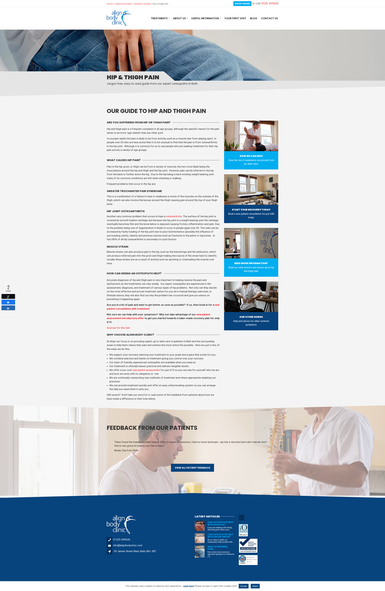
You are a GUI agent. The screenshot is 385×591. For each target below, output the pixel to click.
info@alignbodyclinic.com (127, 545)
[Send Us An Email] (242, 519)
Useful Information (123, 3)
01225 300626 (269, 3)
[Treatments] (251, 136)
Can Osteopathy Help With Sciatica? (220, 523)
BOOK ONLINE (242, 3)
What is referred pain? (218, 547)
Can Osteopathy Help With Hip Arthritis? (220, 535)
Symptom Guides (142, 3)
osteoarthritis (174, 216)
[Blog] (251, 243)
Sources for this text (118, 327)
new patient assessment (146, 370)
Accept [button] (243, 586)
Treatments (159, 18)
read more (188, 586)
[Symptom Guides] (251, 297)
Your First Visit (235, 18)
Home (110, 3)
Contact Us (269, 18)
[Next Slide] (275, 446)
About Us (179, 18)
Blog (253, 18)
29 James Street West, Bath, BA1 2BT (135, 551)
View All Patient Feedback (192, 467)
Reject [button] (255, 586)
